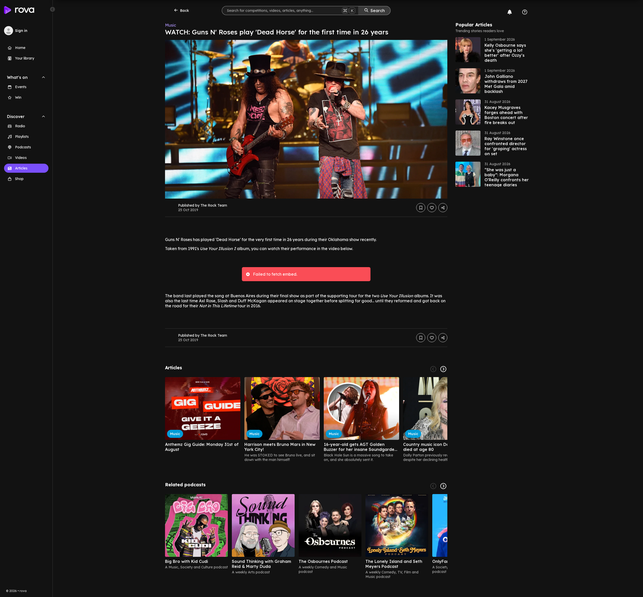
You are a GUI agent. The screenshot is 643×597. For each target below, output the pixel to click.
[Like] (431, 207)
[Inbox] (510, 12)
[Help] (525, 12)
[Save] (420, 207)
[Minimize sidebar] (52, 9)
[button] (493, 49)
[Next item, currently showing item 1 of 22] (443, 369)
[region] (306, 419)
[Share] (442, 207)
